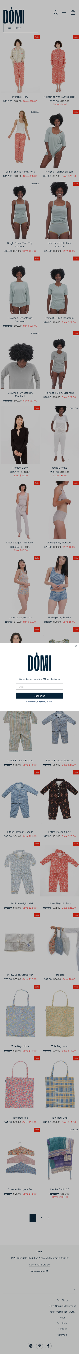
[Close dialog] (76, 645)
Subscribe (39, 696)
